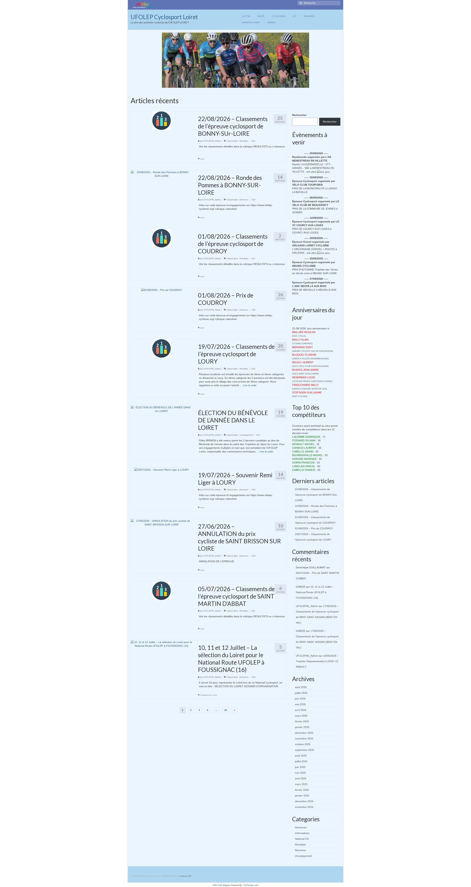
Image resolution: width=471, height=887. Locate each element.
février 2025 (302, 789)
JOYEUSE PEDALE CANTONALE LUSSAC (312, 381)
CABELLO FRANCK (303, 469)
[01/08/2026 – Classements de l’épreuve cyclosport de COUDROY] (161, 238)
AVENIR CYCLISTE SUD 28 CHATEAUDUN (312, 351)
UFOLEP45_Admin (211, 141)
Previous (158, 60)
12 (250, 85)
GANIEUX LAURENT (304, 447)
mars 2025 (301, 784)
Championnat (205, 695)
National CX (302, 838)
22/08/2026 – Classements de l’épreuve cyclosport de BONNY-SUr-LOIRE (316, 495)
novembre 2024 (304, 806)
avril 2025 (300, 778)
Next (312, 60)
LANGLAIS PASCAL (303, 466)
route (202, 159)
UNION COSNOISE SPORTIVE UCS (309, 389)
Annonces (243, 200)
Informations (302, 833)
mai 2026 (300, 704)
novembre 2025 (304, 738)
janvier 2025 (302, 795)
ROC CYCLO (299, 336)
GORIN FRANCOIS (303, 462)
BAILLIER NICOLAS (303, 332)
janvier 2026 (302, 727)
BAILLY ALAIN (300, 339)
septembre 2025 (304, 749)
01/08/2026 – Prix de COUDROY (314, 528)
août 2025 (301, 755)
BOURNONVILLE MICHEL (307, 455)
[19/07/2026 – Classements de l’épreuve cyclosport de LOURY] (161, 348)
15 (261, 85)
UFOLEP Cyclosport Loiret (164, 16)
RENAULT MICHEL (303, 444)
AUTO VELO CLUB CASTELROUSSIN (310, 366)
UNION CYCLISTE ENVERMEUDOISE (310, 358)
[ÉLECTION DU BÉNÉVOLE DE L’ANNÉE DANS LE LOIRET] (161, 409)
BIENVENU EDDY (302, 347)
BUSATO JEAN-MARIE (305, 369)
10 (243, 85)
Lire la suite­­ (249, 385)
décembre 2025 (304, 732)
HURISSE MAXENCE (304, 458)
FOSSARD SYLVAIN (304, 440)
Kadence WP (185, 876)
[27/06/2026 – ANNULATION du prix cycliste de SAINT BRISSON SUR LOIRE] (161, 522)
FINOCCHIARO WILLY (305, 384)
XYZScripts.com (251, 885)
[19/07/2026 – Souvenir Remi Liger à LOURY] (161, 469)
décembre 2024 (304, 801)
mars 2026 (301, 715)
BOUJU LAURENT (303, 362)
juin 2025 (300, 767)
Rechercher (299, 115)
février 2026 (302, 721)
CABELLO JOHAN (302, 451)
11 (246, 85)
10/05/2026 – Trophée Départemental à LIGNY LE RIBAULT (317, 661)
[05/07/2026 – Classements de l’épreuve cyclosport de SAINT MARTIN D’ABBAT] (161, 590)
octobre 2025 (302, 744)
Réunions (300, 850)
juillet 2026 (301, 692)
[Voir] (323, 171)
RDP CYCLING (300, 396)
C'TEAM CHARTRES (302, 343)
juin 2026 (300, 698)
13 (254, 85)
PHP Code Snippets (222, 885)
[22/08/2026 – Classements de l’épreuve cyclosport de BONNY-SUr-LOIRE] (161, 120)
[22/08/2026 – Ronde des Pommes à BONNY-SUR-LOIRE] (161, 173)
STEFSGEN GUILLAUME (307, 392)
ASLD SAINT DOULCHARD (305, 374)
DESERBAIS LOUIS (303, 377)
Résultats (244, 141)
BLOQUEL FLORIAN (304, 354)
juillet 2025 (301, 761)
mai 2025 (300, 772)
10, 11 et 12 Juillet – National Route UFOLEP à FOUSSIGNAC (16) (315, 592)
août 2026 (301, 687)
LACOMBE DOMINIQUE (306, 436)
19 (225, 710)
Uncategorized (246, 435)
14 (257, 85)
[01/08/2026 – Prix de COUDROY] (161, 289)
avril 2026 (300, 710)
